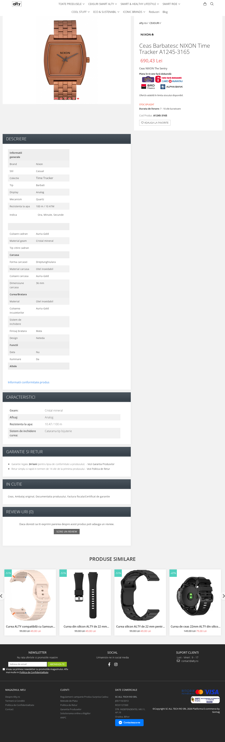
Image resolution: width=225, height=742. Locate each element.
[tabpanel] (67, 60)
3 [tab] (65, 98)
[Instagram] (116, 664)
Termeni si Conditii (15, 700)
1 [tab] (56, 98)
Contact (9, 709)
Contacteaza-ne (132, 722)
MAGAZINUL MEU (15, 689)
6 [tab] (78, 98)
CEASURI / (155, 23)
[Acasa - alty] (24, 4)
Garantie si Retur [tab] (24, 451)
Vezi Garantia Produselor (101, 464)
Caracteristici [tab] (20, 397)
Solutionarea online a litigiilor (75, 713)
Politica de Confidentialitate (34, 672)
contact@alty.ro (189, 661)
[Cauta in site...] (212, 4)
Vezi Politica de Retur (98, 468)
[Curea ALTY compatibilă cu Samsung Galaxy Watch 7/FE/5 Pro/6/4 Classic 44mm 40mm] (30, 595)
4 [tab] (69, 98)
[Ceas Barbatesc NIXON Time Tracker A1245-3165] (67, 60)
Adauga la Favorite (156, 122)
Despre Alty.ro (12, 696)
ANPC (63, 717)
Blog (165, 12)
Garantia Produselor (70, 709)
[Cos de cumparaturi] (205, 4)
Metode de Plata (69, 700)
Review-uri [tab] (19, 512)
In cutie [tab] (14, 484)
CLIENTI (64, 689)
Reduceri (154, 12)
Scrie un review (66, 531)
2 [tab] (61, 98)
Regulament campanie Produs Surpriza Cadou (84, 696)
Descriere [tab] (16, 139)
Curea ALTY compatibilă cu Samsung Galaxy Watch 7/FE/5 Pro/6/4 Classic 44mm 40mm (30, 626)
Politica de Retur (68, 705)
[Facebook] (109, 664)
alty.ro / (144, 23)
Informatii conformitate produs (28, 382)
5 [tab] (74, 98)
